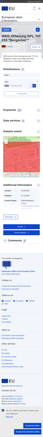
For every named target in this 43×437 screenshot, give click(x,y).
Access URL (23, 93)
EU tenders (6, 353)
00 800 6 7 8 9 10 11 (14, 396)
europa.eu (19, 386)
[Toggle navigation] (39, 19)
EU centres (21, 404)
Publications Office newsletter (13, 338)
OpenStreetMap (22, 177)
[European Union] (21, 381)
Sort (6, 75)
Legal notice (6, 316)
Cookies (5, 319)
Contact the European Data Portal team (16, 286)
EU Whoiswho (7, 360)
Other (6, 304)
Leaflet (13, 177)
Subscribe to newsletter (10, 289)
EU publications (7, 364)
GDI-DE (10, 47)
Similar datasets (20, 233)
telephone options (16, 399)
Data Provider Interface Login (12, 367)
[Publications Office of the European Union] (21, 264)
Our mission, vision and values (13, 335)
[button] (35, 1)
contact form (17, 401)
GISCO (37, 177)
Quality (20, 227)
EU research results (9, 357)
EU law (4, 350)
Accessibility (6, 322)
